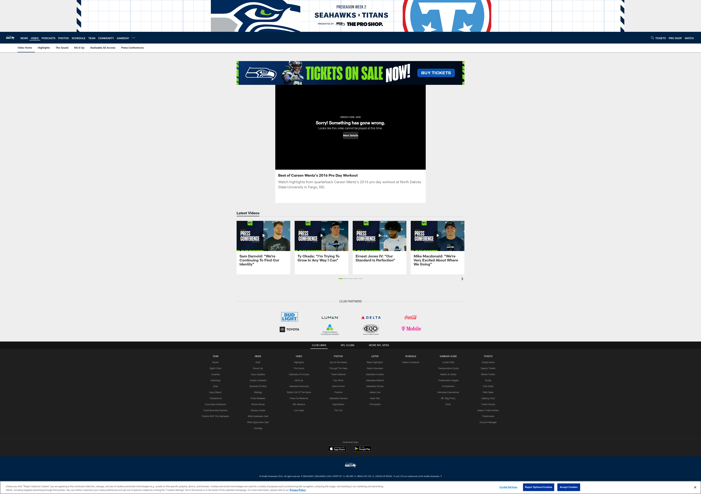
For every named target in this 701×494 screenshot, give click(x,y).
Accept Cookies (569, 487)
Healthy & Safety (448, 374)
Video (299, 356)
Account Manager (488, 422)
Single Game (488, 362)
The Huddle (374, 404)
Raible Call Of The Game (299, 392)
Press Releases (258, 398)
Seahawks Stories (375, 386)
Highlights (299, 362)
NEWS (258, 356)
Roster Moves (258, 404)
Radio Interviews (375, 368)
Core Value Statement (215, 404)
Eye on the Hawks (338, 362)
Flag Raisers (338, 404)
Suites (488, 380)
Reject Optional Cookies (538, 487)
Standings (215, 380)
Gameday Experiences (448, 392)
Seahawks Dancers (338, 398)
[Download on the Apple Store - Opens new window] (337, 449)
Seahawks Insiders (375, 374)
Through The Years (338, 368)
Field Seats (488, 392)
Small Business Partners (215, 410)
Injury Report (215, 392)
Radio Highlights (375, 362)
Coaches (215, 374)
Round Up (258, 368)
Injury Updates (258, 374)
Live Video (299, 410)
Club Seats (488, 386)
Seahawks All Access (299, 374)
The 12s (338, 410)
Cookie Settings (508, 487)
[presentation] (462, 279)
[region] (350, 487)
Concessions (448, 386)
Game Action (338, 386)
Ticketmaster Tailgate (448, 380)
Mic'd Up (299, 380)
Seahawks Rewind (375, 380)
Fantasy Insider (258, 410)
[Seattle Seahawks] (350, 465)
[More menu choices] (133, 37)
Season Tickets (488, 368)
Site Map (258, 428)
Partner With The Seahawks (215, 416)
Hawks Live (374, 392)
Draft (258, 362)
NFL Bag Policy (448, 398)
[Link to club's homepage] (10, 37)
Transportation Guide (448, 368)
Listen (374, 356)
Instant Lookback (258, 380)
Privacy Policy (298, 490)
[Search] (652, 37)
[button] (350, 135)
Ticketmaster (488, 416)
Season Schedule (410, 362)
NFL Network (299, 404)
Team (215, 356)
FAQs (448, 404)
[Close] (695, 487)
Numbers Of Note (258, 386)
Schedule (410, 356)
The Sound (299, 368)
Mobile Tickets (488, 374)
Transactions (215, 398)
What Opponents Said (258, 422)
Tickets (488, 356)
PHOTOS (338, 356)
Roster (215, 362)
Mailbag (258, 392)
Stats (215, 386)
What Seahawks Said (258, 416)
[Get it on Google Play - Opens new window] (362, 450)
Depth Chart (215, 368)
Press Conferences (299, 398)
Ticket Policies (488, 404)
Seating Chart (488, 398)
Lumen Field (448, 362)
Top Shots (338, 380)
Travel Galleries (338, 374)
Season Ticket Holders (488, 410)
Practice (338, 392)
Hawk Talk (375, 398)
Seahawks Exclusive (299, 386)
